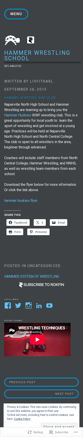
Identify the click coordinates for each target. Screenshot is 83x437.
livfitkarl (41, 81)
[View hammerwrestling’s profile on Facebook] (8, 305)
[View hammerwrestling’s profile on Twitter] (19, 305)
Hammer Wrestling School (37, 56)
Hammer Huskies (18, 115)
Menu (16, 14)
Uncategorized (43, 266)
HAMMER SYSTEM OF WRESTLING (31, 276)
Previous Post (20, 382)
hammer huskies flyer (20, 200)
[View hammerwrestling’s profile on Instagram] (29, 305)
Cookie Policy (22, 419)
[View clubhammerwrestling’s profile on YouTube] (50, 305)
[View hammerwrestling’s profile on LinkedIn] (39, 305)
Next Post (39, 393)
